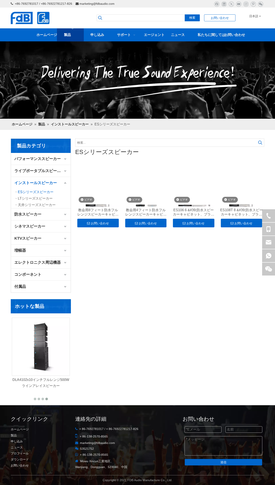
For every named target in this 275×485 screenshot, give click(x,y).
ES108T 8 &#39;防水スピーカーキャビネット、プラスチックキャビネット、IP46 (241, 224)
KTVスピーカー (27, 250)
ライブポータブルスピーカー (39, 182)
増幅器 (20, 262)
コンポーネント (27, 286)
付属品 (20, 298)
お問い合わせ (220, 18)
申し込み (17, 452)
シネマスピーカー (29, 238)
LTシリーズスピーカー (35, 210)
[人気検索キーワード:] (260, 154)
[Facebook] (216, 4)
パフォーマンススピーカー (37, 170)
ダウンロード (20, 471)
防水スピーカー (27, 225)
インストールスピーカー (35, 194)
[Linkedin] (224, 4)
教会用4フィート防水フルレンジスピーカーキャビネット (146, 224)
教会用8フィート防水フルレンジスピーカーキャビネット (98, 224)
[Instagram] (246, 4)
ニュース (17, 458)
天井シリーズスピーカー (37, 216)
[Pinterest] (253, 4)
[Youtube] (238, 4)
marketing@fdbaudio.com (97, 3)
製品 (14, 446)
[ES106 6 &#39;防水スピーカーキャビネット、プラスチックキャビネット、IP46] (59, 358)
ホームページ (20, 440)
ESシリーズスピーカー (35, 203)
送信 (223, 473)
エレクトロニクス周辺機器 (37, 274)
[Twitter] (231, 4)
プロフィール (20, 465)
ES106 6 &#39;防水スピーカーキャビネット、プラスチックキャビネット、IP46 (59, 397)
